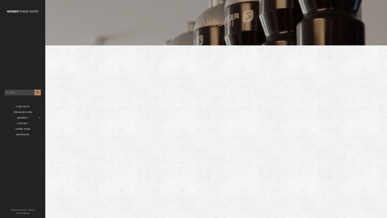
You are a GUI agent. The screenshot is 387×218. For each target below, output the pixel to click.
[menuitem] (22, 106)
